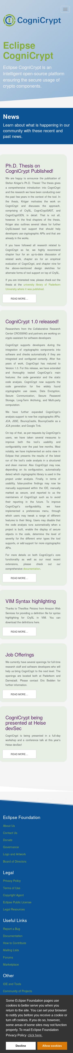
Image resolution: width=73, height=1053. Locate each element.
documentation (31, 569)
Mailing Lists (11, 950)
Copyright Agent (13, 895)
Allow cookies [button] (52, 1045)
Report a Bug (11, 929)
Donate (7, 840)
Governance (11, 847)
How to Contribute (14, 943)
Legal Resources (14, 909)
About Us (9, 826)
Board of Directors (14, 861)
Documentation (13, 936)
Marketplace (11, 964)
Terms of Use (11, 888)
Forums (8, 957)
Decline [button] (21, 1045)
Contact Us (10, 833)
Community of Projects (17, 991)
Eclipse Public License (17, 902)
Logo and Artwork (14, 854)
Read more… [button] (19, 298)
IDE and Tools (12, 984)
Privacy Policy (12, 881)
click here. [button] (35, 1035)
